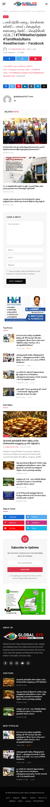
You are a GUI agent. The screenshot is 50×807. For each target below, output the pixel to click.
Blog (6, 16)
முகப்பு (8, 798)
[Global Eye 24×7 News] (25, 4)
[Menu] (4, 4)
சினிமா (20, 801)
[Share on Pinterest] (35, 58)
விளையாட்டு (42, 798)
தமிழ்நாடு (16, 798)
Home (5, 11)
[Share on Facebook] (9, 58)
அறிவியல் (12, 801)
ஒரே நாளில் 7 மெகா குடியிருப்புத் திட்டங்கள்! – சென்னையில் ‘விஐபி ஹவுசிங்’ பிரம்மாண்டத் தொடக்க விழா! (31, 391)
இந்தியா (24, 798)
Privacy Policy (23, 578)
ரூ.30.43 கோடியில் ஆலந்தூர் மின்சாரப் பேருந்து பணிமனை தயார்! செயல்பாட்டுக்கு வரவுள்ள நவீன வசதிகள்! (31, 495)
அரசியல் (33, 798)
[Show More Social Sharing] (44, 58)
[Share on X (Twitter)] (22, 58)
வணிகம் (6, 436)
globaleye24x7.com (17, 49)
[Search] (46, 4)
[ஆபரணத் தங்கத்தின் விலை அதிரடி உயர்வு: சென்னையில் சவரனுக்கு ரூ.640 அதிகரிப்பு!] (25, 424)
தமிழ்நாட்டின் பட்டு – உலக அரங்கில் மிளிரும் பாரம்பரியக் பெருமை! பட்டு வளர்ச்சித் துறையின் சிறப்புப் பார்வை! (31, 481)
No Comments (10, 52)
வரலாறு (28, 801)
